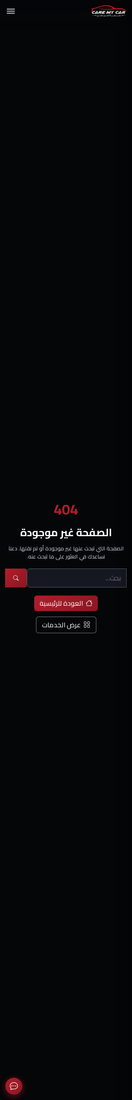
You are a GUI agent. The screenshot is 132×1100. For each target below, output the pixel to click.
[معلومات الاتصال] (13, 1086)
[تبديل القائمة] (11, 11)
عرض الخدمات (61, 624)
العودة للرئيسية (61, 603)
